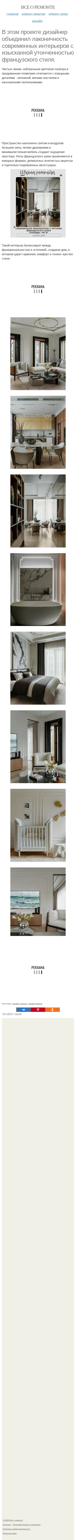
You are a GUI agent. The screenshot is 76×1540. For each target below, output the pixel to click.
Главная (12, 14)
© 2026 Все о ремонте (13, 1520)
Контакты (7, 1524)
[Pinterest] (38, 1009)
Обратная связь (10, 1533)
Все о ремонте (38, 7)
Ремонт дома (58, 14)
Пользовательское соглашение (27, 1524)
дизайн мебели (35, 1003)
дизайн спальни (19, 1003)
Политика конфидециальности (16, 1529)
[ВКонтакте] (23, 1009)
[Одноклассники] (52, 1009)
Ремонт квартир (33, 14)
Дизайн (37, 21)
